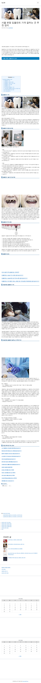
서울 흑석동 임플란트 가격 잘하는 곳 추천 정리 (12, 516)
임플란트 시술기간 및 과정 (9, 83)
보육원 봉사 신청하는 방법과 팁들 (15, 539)
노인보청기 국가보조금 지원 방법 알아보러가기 (11, 456)
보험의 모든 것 (5, 571)
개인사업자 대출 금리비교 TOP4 (8, 475)
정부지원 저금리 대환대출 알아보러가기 (10, 461)
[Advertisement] (20, 38)
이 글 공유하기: (7, 91)
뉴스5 (3, 2)
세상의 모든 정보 (6, 513)
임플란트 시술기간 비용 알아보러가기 (12, 275)
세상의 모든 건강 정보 (6, 522)
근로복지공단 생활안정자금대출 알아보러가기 (11, 464)
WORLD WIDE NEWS (6, 567)
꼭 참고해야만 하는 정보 (8, 89)
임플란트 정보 (6, 85)
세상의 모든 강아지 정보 (6, 523)
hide (13, 77)
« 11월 (20, 614)
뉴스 (2, 529)
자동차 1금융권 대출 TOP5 (7, 467)
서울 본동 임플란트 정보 (7, 79)
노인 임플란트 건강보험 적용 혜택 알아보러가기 (11, 448)
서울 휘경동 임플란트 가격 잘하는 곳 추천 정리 (12, 515)
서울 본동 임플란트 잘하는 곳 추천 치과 (11, 88)
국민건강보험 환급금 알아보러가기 (9, 459)
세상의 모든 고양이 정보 (6, 525)
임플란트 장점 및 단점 (8, 82)
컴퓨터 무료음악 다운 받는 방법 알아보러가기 (11, 453)
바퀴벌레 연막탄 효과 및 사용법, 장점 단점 (16, 557)
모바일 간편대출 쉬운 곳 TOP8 (8, 469)
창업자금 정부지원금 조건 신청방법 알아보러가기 (12, 450)
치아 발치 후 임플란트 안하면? (10, 272)
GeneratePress (25, 681)
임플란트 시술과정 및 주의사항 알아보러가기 (14, 278)
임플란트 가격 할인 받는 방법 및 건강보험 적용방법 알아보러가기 (20, 281)
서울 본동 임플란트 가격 (8, 87)
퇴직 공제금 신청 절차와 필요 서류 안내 (16, 544)
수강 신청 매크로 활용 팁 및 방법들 (15, 548)
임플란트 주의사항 (7, 84)
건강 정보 (3, 569)
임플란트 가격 (6, 80)
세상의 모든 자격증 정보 (6, 526)
